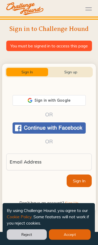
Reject (26, 234)
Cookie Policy (19, 216)
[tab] (27, 72)
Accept (70, 234)
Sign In (79, 180)
